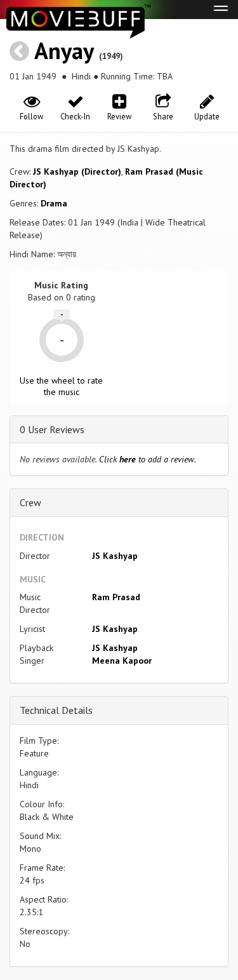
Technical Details (56, 710)
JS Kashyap (115, 555)
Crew (30, 502)
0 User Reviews (52, 429)
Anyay (63, 50)
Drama (54, 203)
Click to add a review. (147, 459)
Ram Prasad (116, 597)
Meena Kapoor (122, 660)
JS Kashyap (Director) (77, 171)
